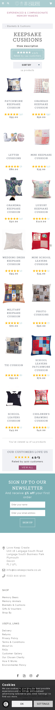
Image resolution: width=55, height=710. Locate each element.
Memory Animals (11, 601)
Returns (6, 634)
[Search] (8, 3)
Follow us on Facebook (18, 676)
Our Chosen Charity (13, 657)
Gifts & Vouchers (11, 609)
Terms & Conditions (13, 642)
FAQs (5, 650)
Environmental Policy (14, 665)
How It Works (9, 661)
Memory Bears (10, 597)
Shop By (7, 613)
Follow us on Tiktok (37, 676)
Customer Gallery (12, 653)
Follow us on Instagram (31, 676)
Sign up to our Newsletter (27, 489)
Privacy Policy (10, 638)
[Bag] (51, 3)
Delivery (7, 630)
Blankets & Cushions (14, 605)
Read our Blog (24, 676)
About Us (7, 646)
